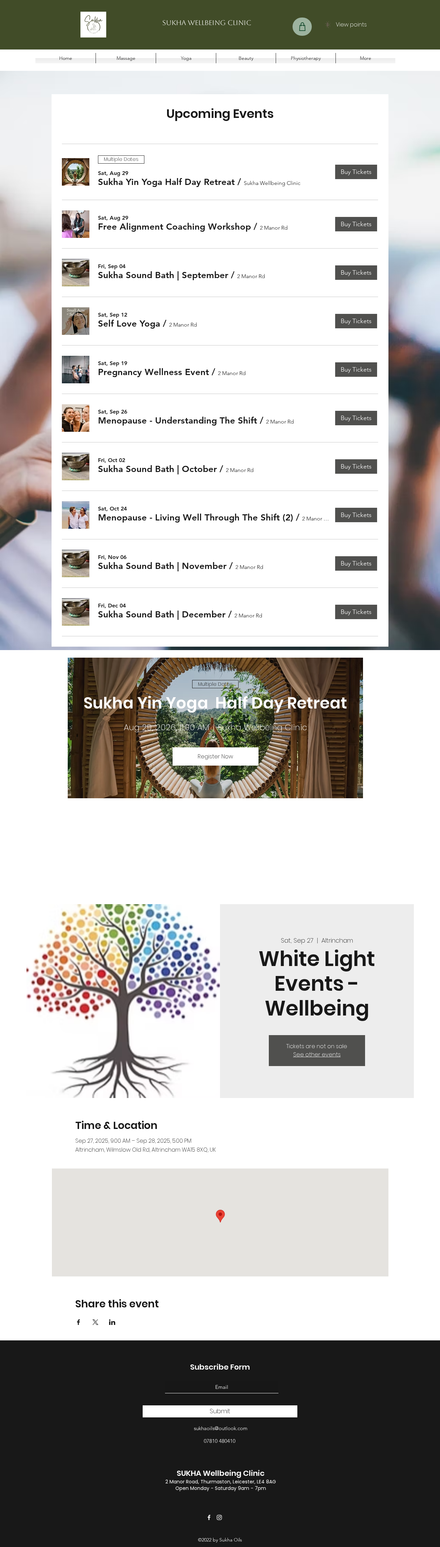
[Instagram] (219, 1517)
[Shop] (302, 27)
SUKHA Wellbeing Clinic (221, 1473)
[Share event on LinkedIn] (112, 1322)
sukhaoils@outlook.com (221, 1428)
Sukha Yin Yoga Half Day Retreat (215, 703)
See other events (317, 1054)
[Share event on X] (95, 1322)
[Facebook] (209, 1517)
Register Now (215, 756)
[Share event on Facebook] (78, 1322)
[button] (166, 182)
